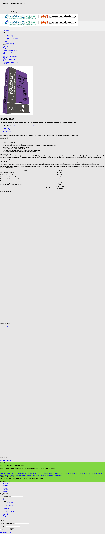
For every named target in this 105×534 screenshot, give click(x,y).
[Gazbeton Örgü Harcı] (11, 320)
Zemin (53, 475)
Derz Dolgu (6, 473)
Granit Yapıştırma (49, 473)
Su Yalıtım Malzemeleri (9, 59)
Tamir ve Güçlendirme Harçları (11, 55)
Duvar (26, 125)
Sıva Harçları (7, 33)
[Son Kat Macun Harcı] (11, 454)
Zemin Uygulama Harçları (10, 56)
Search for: (6, 26)
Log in (11, 529)
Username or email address (7, 523)
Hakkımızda (9, 33)
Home (1, 33)
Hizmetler (5, 486)
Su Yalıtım (24, 475)
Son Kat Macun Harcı (5, 460)
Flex (36, 473)
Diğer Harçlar (6, 58)
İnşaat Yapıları (10, 43)
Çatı (56, 475)
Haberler (5, 46)
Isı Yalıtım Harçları (8, 47)
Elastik (15, 473)
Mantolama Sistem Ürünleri (10, 62)
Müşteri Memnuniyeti (12, 38)
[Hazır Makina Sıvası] (7, 42)
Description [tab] (6, 128)
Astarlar (5, 60)
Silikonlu (19, 475)
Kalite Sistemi (9, 504)
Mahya (72, 473)
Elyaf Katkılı (19, 473)
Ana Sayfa (6, 30)
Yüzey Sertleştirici (46, 475)
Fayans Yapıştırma (29, 473)
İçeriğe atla (3, 0)
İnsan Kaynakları (10, 505)
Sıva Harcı (36, 125)
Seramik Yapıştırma (11, 475)
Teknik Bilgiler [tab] (7, 131)
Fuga (38, 473)
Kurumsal (5, 485)
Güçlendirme (57, 473)
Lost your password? (5, 532)
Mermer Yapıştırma (88, 473)
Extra (23, 473)
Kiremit (69, 473)
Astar (1, 473)
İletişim (5, 491)
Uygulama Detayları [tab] (8, 130)
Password (3, 526)
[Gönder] (3, 498)
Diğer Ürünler (6, 63)
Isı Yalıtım (64, 473)
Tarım (41, 475)
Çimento (58, 475)
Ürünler (5, 488)
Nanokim (30, 125)
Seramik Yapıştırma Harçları (10, 49)
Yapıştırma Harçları (8, 52)
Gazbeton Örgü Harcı (6, 326)
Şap (61, 475)
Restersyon (2, 475)
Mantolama (78, 473)
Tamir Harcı (36, 475)
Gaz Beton (42, 473)
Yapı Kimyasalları (10, 44)
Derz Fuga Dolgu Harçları (10, 50)
